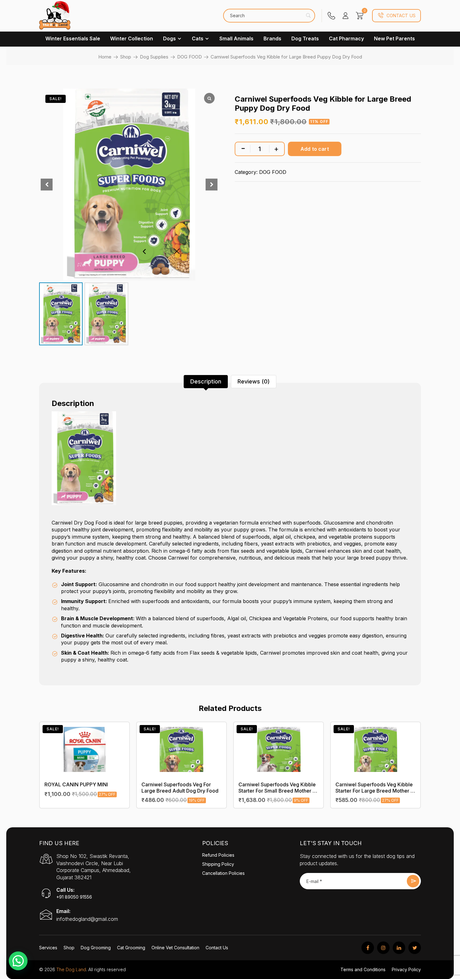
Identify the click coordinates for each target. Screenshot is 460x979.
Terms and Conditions (363, 969)
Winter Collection (131, 38)
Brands (272, 38)
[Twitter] (414, 947)
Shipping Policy (218, 864)
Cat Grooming (131, 947)
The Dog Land (71, 969)
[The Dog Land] (54, 19)
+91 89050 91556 (74, 897)
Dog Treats (305, 38)
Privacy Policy (406, 969)
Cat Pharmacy (346, 38)
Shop (125, 57)
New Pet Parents (394, 38)
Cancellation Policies (223, 873)
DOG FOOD (189, 57)
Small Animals (236, 38)
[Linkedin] (399, 947)
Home (104, 57)
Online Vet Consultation (175, 947)
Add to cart (314, 149)
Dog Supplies (154, 57)
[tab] (206, 381)
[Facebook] (367, 947)
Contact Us (401, 15)
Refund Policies (218, 855)
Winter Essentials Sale (72, 38)
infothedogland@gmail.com (87, 919)
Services (48, 947)
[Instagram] (383, 947)
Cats (197, 38)
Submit (413, 881)
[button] (18, 960)
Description (205, 381)
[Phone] (331, 15)
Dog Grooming (96, 947)
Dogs (169, 38)
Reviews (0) (254, 381)
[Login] (345, 15)
